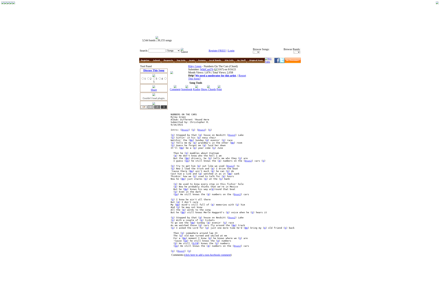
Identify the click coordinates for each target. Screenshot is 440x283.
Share (154, 89)
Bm (191, 140)
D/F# (195, 243)
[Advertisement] (238, 39)
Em (187, 161)
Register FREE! (217, 50)
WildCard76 (206, 69)
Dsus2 (185, 130)
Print (219, 89)
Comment (175, 89)
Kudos (196, 89)
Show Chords (208, 89)
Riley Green (194, 66)
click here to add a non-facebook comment (208, 254)
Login (231, 50)
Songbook (186, 89)
